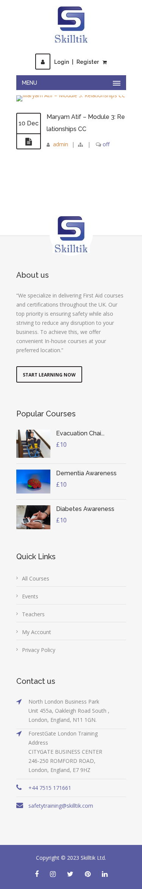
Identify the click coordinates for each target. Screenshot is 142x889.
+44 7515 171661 (49, 787)
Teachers (33, 614)
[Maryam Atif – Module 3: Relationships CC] (28, 141)
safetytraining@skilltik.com (60, 805)
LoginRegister (76, 62)
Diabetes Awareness (85, 509)
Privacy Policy (38, 649)
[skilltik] (71, 24)
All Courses (35, 578)
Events (30, 596)
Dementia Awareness (86, 473)
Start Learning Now (49, 375)
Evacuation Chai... (80, 433)
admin (60, 144)
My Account (36, 632)
